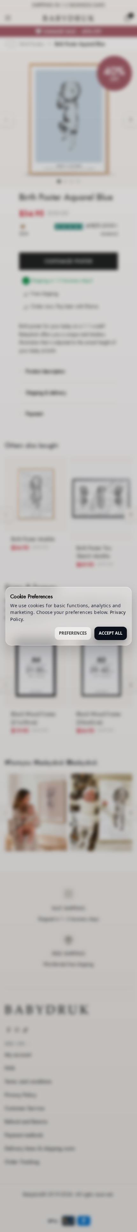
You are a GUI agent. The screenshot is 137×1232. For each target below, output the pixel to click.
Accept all (110, 633)
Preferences (73, 633)
